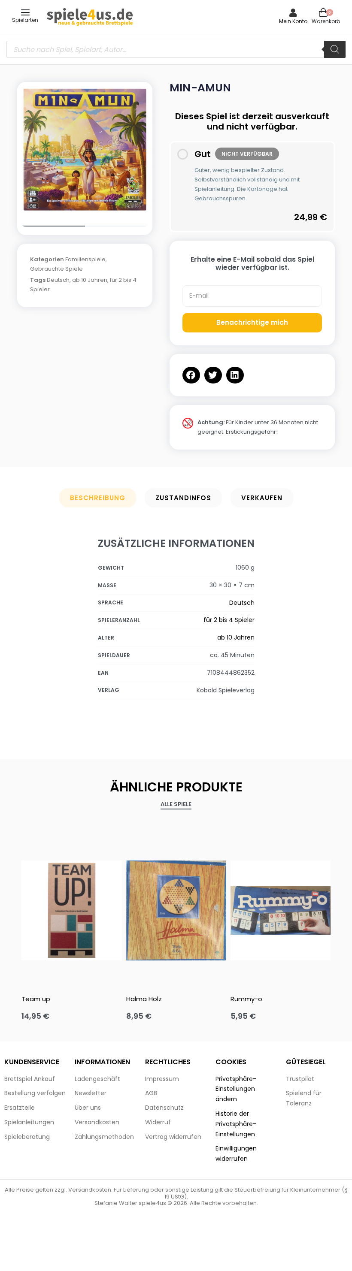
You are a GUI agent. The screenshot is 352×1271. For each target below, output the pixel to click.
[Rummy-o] (281, 910)
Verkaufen (261, 497)
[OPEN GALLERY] (84, 149)
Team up (35, 998)
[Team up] (71, 910)
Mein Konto (293, 21)
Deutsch (58, 280)
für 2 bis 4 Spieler (229, 620)
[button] (191, 375)
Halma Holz (144, 998)
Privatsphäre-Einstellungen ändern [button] (235, 1089)
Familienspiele (85, 259)
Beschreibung (97, 497)
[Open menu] (25, 12)
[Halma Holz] (176, 910)
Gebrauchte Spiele (56, 269)
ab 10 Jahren (89, 280)
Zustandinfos (183, 497)
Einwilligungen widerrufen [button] (236, 1153)
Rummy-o (246, 998)
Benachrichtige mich (252, 322)
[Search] (335, 49)
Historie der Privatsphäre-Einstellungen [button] (235, 1123)
